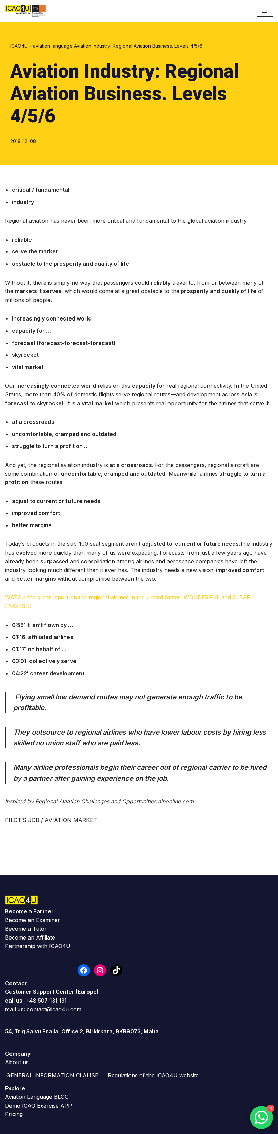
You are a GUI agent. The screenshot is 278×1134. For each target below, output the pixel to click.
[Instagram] (100, 970)
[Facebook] (84, 970)
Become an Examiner (32, 919)
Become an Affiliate (30, 937)
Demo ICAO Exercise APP (38, 1105)
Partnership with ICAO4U (38, 946)
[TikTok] (116, 970)
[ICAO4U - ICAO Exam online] (25, 11)
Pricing (14, 1114)
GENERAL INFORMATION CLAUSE (52, 1075)
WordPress (165, 1126)
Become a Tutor (26, 928)
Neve (106, 1126)
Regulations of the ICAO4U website (153, 1075)
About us (17, 1062)
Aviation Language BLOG (37, 1096)
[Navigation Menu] (265, 11)
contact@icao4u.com (54, 1009)
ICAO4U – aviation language (41, 46)
